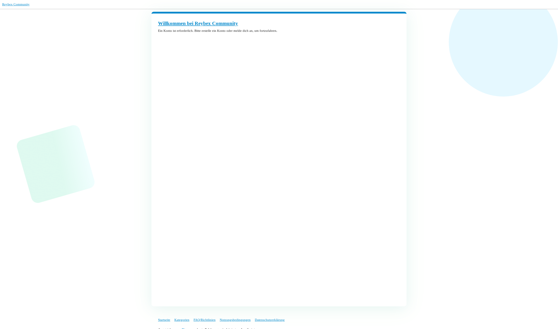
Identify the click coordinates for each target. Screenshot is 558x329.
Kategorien (181, 320)
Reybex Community (16, 4)
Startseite (164, 320)
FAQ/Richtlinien (205, 320)
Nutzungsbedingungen (235, 320)
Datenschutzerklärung (270, 320)
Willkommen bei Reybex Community (198, 23)
